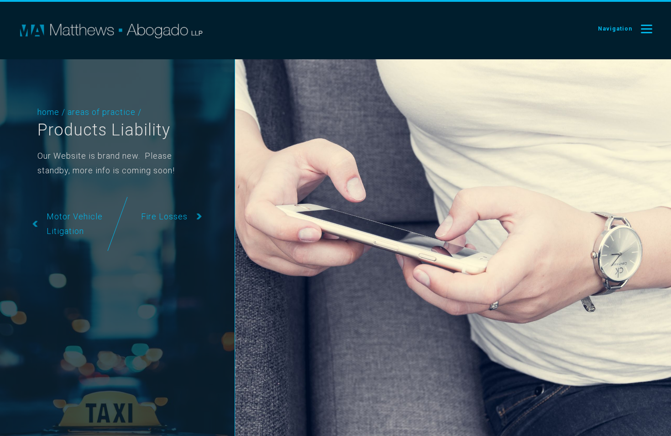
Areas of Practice (102, 112)
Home (48, 112)
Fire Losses (164, 216)
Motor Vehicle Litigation (75, 224)
